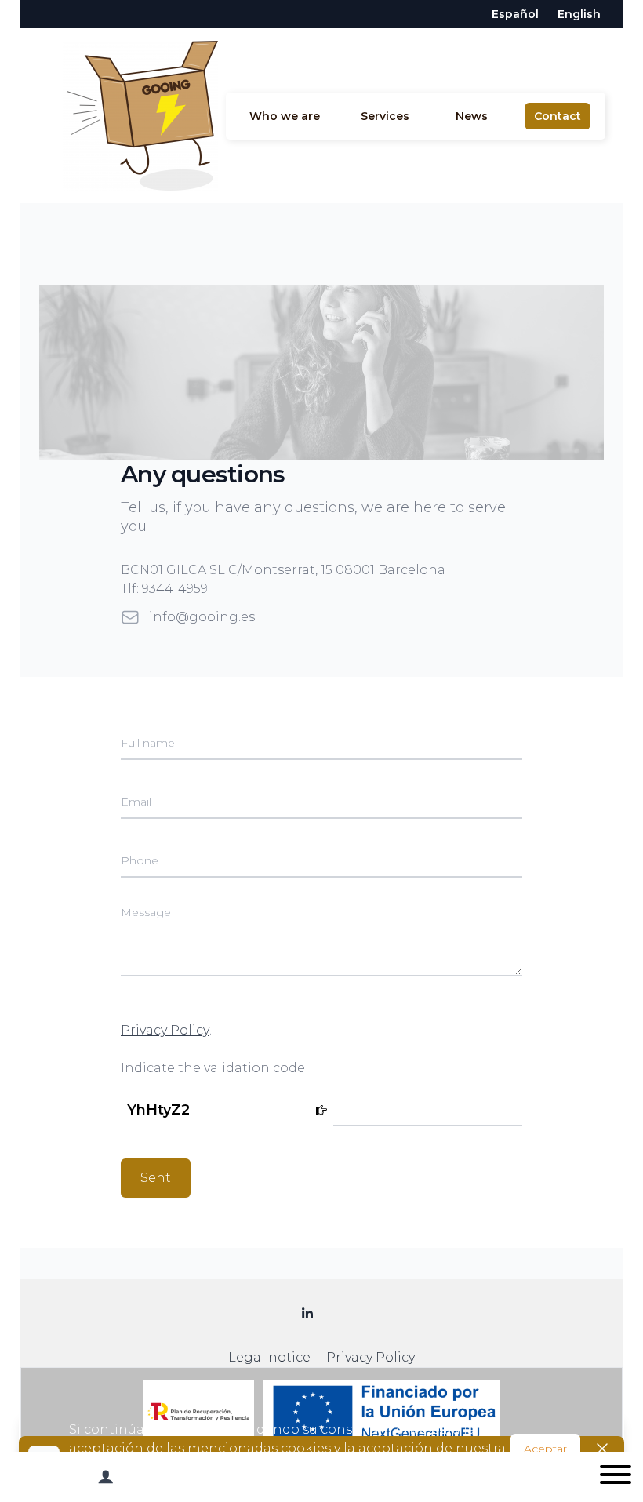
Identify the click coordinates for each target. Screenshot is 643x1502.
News (472, 116)
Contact (557, 116)
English (579, 14)
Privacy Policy (165, 1030)
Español (515, 14)
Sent (155, 1177)
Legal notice (269, 1357)
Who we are (284, 116)
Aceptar (545, 1449)
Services (385, 116)
